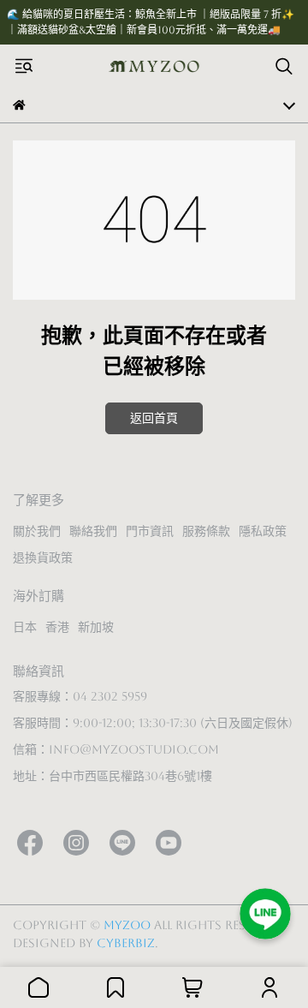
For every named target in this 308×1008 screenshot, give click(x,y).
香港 (57, 627)
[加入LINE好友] (265, 913)
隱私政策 (263, 531)
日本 (25, 627)
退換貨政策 (43, 557)
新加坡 (96, 627)
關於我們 (37, 531)
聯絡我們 (93, 531)
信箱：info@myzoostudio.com (116, 749)
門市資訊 (150, 531)
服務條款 (206, 531)
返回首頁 (154, 418)
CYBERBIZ (126, 943)
